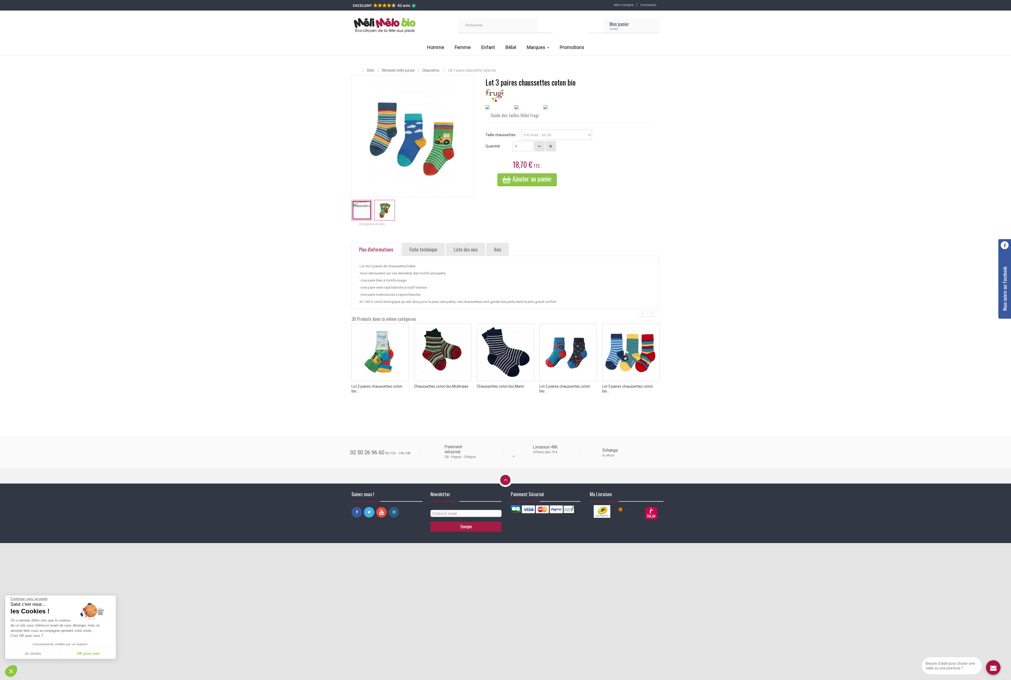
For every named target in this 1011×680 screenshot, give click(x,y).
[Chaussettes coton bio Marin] (505, 352)
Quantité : (493, 146)
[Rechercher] (545, 25)
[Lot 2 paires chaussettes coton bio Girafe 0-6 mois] (380, 352)
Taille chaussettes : (501, 135)
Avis (497, 249)
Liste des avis (466, 249)
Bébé (370, 70)
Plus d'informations (376, 249)
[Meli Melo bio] (384, 26)
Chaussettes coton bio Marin (500, 386)
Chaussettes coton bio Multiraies (441, 386)
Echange (610, 450)
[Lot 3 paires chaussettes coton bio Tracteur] (631, 352)
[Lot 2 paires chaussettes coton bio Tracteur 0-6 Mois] (568, 352)
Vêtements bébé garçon (398, 70)
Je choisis (33, 653)
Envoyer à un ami (372, 224)
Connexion (648, 5)
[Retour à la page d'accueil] (357, 70)
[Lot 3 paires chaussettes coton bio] (362, 210)
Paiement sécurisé (453, 449)
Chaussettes (430, 70)
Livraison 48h (545, 447)
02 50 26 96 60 (367, 452)
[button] (11, 671)
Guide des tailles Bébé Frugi (514, 115)
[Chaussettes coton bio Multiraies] (443, 352)
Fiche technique (423, 249)
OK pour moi (88, 653)
